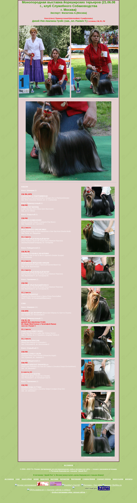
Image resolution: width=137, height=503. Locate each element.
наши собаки (27, 479)
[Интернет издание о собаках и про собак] (78, 490)
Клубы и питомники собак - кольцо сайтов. (68, 492)
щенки (36, 479)
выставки (54, 479)
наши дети (44, 479)
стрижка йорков (89, 479)
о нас (18, 479)
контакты (128, 479)
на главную (68, 465)
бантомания (76, 479)
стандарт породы (104, 479)
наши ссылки (118, 479)
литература (64, 479)
